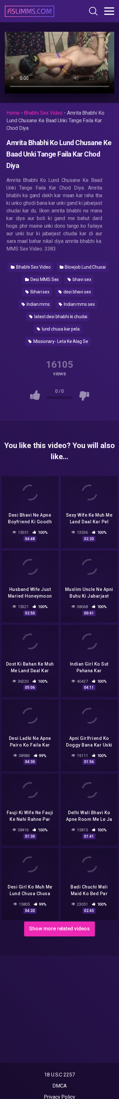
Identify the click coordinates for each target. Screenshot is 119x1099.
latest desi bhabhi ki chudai (60, 316)
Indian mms (38, 304)
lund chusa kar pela (60, 329)
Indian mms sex (79, 304)
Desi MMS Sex (44, 279)
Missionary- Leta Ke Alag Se (60, 341)
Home (13, 113)
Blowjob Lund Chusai (85, 267)
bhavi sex (81, 279)
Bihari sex (40, 291)
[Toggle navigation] (109, 11)
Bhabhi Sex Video (43, 113)
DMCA (59, 1086)
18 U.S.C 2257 (59, 1075)
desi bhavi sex (77, 291)
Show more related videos (59, 929)
